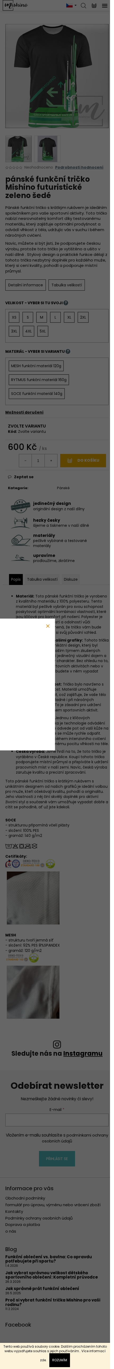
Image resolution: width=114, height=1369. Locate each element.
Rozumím (59, 1360)
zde (43, 1360)
